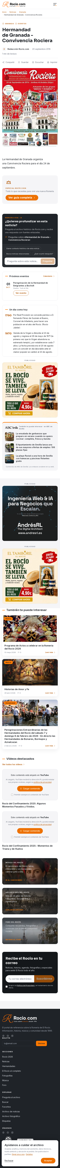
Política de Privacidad (25, 985)
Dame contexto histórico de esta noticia (22, 248)
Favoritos (6, 1107)
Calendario (47, 276)
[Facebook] (3, 1036)
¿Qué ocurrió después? (43, 254)
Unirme (41, 1043)
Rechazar (9, 1160)
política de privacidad (42, 782)
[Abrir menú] (55, 4)
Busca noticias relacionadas (17, 254)
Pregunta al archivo (11, 1097)
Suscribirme (44, 978)
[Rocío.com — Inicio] (13, 4)
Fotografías (7, 1075)
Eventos (22, 24)
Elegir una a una (18, 1154)
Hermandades (8, 1066)
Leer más (49, 652)
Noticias (12, 12)
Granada (22, 12)
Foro (4, 1085)
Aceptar (48, 1160)
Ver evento (22, 294)
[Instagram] (12, 1036)
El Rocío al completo (11, 1071)
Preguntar (48, 261)
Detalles (29, 1154)
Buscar (5, 1102)
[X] (8, 1036)
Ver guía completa (20, 197)
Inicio (4, 12)
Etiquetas (6, 1121)
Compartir (10, 62)
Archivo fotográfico (11, 1116)
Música (5, 1080)
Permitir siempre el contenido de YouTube (31, 795)
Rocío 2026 (7, 1057)
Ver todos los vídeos (12, 764)
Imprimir (53, 62)
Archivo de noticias (11, 1111)
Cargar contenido (31, 789)
